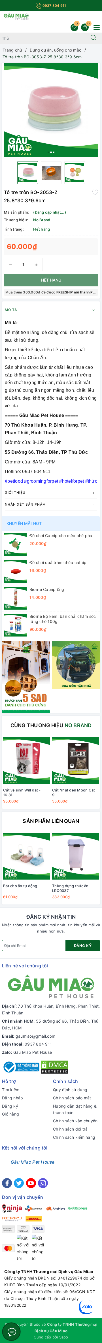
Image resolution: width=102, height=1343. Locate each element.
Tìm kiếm (10, 1089)
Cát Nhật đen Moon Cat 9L (73, 792)
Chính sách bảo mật (72, 1097)
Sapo (63, 1337)
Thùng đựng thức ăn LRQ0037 (70, 888)
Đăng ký (83, 945)
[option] (51, 110)
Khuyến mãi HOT (24, 523)
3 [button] (53, 152)
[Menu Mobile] (95, 27)
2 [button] (51, 152)
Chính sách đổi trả (70, 1129)
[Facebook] (7, 1183)
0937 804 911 (53, 5)
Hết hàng (51, 280)
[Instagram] (43, 1183)
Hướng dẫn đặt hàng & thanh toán (75, 1109)
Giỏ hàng (10, 1114)
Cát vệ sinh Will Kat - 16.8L (22, 792)
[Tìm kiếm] (93, 38)
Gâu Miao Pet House (32, 1052)
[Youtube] (31, 1183)
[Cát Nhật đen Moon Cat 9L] (75, 760)
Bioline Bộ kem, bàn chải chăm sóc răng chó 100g (62, 619)
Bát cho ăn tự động (20, 886)
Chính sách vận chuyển (75, 1120)
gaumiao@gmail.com (35, 1036)
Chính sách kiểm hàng (74, 1137)
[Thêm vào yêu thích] (95, 191)
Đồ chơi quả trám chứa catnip (57, 562)
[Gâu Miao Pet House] (16, 15)
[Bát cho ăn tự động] (26, 856)
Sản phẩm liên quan (51, 821)
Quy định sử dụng (70, 1089)
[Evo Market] (26, 676)
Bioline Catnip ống (46, 589)
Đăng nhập (12, 1097)
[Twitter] (19, 1183)
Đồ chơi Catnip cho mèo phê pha (60, 535)
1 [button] (48, 152)
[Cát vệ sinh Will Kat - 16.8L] (26, 760)
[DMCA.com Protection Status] (55, 1066)
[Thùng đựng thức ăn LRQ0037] (75, 856)
